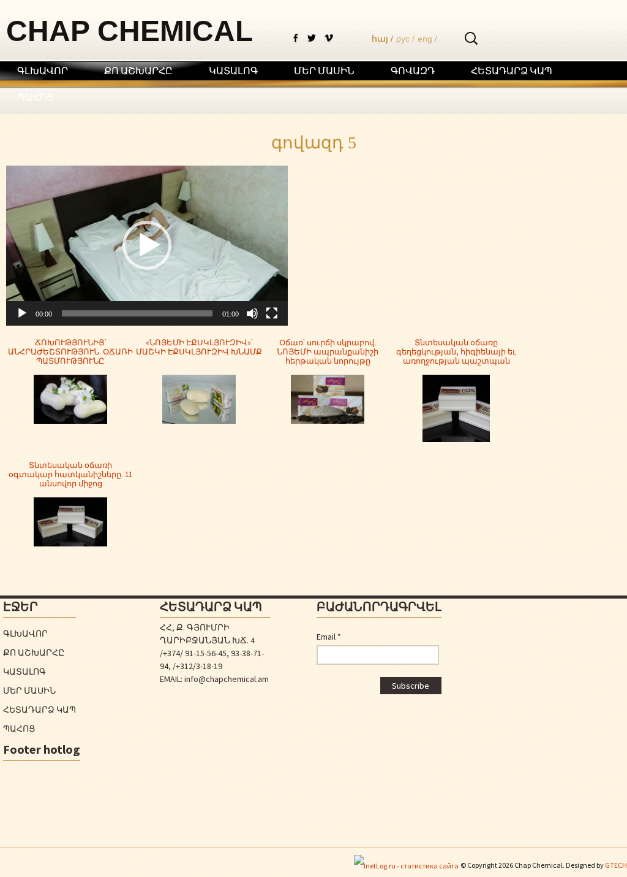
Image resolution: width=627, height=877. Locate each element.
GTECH (616, 865)
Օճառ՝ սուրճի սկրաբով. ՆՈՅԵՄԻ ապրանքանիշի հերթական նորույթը (327, 351)
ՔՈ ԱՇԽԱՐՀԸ (138, 70)
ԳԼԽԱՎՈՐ (42, 70)
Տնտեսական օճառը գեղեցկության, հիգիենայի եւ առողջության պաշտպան (456, 351)
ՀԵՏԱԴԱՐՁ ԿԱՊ (511, 70)
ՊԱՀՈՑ (35, 97)
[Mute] (252, 313)
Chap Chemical (129, 31)
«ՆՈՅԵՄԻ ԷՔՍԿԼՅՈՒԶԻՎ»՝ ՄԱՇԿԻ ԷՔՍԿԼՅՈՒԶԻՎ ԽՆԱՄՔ (199, 347)
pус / (405, 38)
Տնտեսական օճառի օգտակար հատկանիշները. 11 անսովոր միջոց (70, 474)
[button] (146, 245)
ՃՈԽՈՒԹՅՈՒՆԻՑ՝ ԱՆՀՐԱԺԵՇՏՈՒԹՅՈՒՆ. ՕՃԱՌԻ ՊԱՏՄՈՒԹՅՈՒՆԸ (70, 351)
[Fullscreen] (272, 313)
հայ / (382, 38)
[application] (147, 246)
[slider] (137, 313)
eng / (427, 38)
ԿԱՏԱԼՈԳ (233, 70)
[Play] (22, 313)
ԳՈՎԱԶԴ (413, 70)
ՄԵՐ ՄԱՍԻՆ (324, 70)
